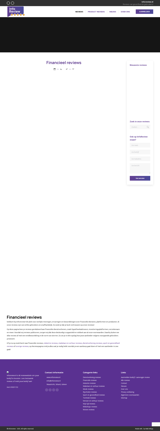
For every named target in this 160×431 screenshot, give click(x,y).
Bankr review (64, 247)
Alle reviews (125, 380)
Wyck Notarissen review (24, 135)
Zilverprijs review (25, 285)
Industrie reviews (89, 383)
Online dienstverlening (60, 179)
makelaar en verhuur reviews (70, 343)
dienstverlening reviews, (93, 343)
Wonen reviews (89, 409)
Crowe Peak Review (64, 97)
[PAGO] (143, 100)
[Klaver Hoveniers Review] (143, 73)
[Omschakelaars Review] (134, 82)
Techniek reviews (89, 398)
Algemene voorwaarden (130, 395)
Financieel (30, 104)
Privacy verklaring (127, 392)
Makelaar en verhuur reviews (94, 386)
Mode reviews (88, 389)
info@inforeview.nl (54, 381)
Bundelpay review (25, 247)
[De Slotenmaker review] (134, 91)
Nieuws (124, 386)
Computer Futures (64, 173)
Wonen (34, 139)
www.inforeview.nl (53, 377)
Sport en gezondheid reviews (94, 395)
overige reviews (22, 346)
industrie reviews (51, 343)
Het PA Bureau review (103, 173)
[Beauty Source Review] (143, 91)
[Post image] (25, 85)
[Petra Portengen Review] (143, 82)
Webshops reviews (90, 407)
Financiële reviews (90, 380)
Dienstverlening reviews (92, 377)
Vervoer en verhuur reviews (93, 401)
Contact (124, 383)
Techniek (72, 179)
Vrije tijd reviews (89, 404)
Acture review (25, 173)
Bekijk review (23, 109)
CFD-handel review (103, 210)
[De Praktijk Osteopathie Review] (134, 73)
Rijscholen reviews (90, 392)
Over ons (124, 389)
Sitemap (124, 398)
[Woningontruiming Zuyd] (134, 109)
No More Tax (64, 135)
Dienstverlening (21, 104)
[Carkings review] (134, 100)
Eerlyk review (63, 210)
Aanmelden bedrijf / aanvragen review (135, 377)
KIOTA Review (103, 97)
